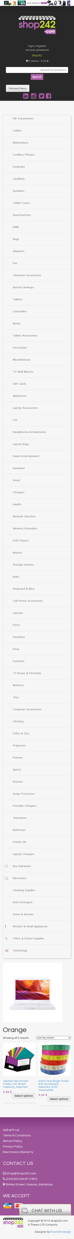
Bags (16, 239)
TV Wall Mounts (23, 372)
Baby (16, 577)
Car (15, 420)
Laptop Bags (21, 444)
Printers (18, 758)
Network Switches (24, 516)
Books (17, 324)
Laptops (18, 613)
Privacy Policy (12, 1146)
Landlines (19, 179)
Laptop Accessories (25, 408)
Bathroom (19, 830)
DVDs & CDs (21, 734)
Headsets (19, 637)
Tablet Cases (21, 203)
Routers (18, 782)
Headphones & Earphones (29, 432)
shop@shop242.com (21, 1173)
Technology (20, 951)
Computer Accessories (27, 709)
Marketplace (20, 143)
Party (16, 625)
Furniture (18, 661)
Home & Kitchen (23, 914)
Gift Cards (19, 384)
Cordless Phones (23, 155)
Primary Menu (17, 88)
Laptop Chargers (23, 854)
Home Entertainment (26, 456)
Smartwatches (22, 215)
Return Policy (12, 1141)
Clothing (18, 721)
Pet (15, 263)
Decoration (20, 348)
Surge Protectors (24, 794)
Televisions (20, 818)
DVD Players (21, 541)
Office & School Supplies (28, 939)
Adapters (18, 251)
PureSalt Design (61, 1232)
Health (17, 504)
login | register (37, 46)
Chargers (18, 492)
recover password (37, 50)
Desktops (19, 167)
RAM (16, 227)
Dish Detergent (23, 902)
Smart (16, 480)
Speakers (18, 191)
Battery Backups (23, 287)
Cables (17, 131)
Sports (17, 770)
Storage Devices (23, 565)
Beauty (17, 553)
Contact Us (18, 1163)
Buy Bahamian (22, 866)
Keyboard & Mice (24, 589)
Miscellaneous (21, 360)
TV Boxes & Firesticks (27, 673)
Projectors (19, 746)
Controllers (20, 312)
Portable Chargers (24, 806)
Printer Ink (19, 842)
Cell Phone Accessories (28, 601)
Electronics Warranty (18, 1152)
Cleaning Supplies (24, 890)
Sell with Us (11, 1129)
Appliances (19, 396)
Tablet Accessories (25, 336)
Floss (16, 649)
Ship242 (37, 55)
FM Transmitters (23, 119)
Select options (24, 1096)
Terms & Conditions (17, 1135)
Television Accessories (27, 275)
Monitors (18, 685)
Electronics (20, 878)
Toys (16, 697)
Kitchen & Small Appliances (30, 926)
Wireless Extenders (25, 529)
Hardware (19, 468)
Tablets (17, 299)
